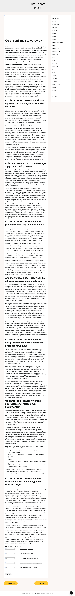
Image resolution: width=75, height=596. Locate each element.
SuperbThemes (49, 593)
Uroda (54, 87)
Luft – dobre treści (37, 5)
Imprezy (54, 39)
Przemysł (54, 63)
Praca (54, 57)
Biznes (8, 574)
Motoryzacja (55, 48)
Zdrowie (54, 96)
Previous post (11, 583)
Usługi (54, 90)
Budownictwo (55, 24)
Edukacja (54, 30)
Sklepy (54, 69)
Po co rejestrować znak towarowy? (29, 558)
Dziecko (54, 27)
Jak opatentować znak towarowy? (28, 567)
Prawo (54, 60)
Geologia (54, 33)
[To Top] (71, 593)
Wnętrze (54, 93)
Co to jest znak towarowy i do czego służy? (31, 563)
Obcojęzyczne (56, 54)
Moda (53, 45)
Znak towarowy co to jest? (26, 549)
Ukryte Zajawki (56, 84)
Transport (54, 78)
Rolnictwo (55, 66)
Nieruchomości (56, 51)
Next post (41, 583)
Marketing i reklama (57, 42)
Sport (53, 72)
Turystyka (54, 81)
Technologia (55, 75)
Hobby (54, 36)
